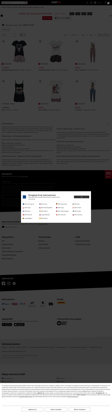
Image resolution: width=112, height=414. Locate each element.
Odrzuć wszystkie (56, 409)
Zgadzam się (32, 409)
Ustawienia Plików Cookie (25, 396)
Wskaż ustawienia (79, 409)
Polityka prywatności (72, 396)
